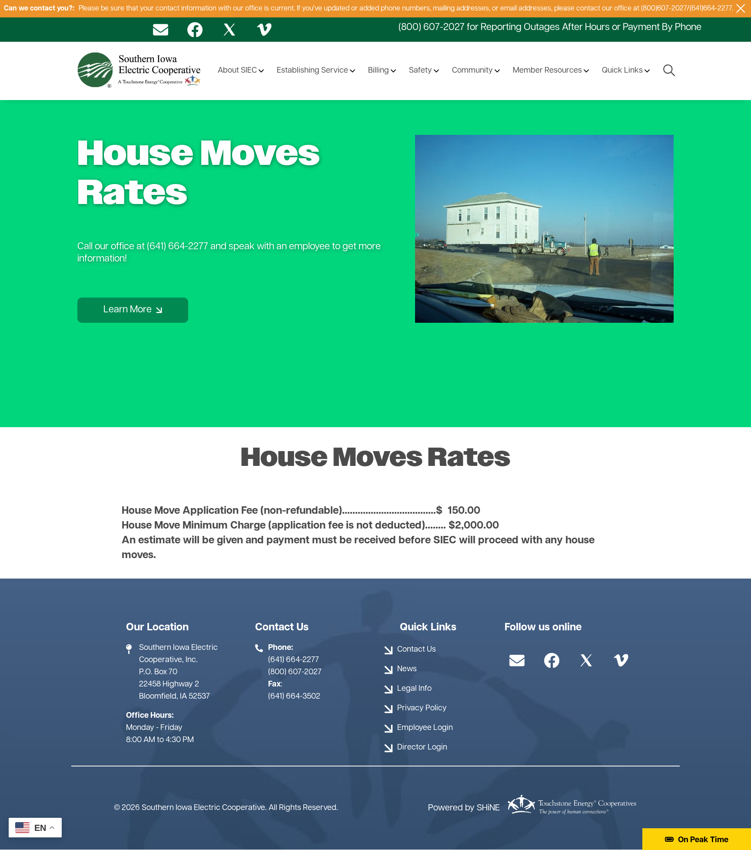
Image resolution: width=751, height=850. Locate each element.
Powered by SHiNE (464, 808)
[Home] (140, 71)
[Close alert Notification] (741, 8)
